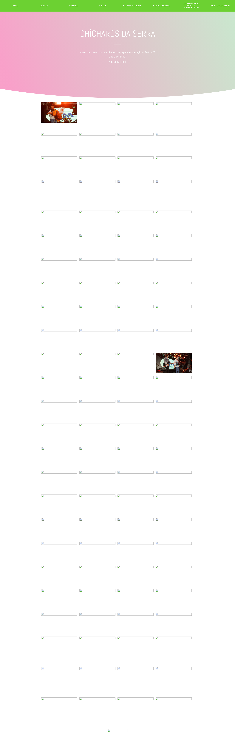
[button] (15, 5)
